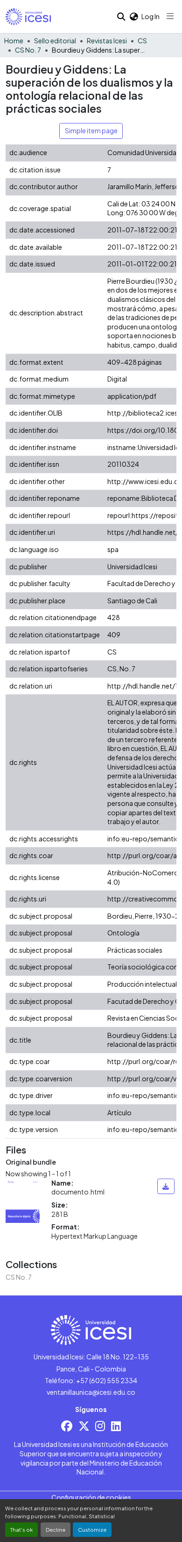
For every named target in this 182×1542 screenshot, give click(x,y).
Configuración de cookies (91, 1497)
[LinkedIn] (116, 1426)
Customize (92, 1529)
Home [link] (13, 40)
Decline (55, 1529)
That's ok (21, 1529)
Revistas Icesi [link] (107, 40)
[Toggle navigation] (170, 16)
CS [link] (142, 40)
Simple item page (91, 130)
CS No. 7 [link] (28, 50)
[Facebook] (66, 1426)
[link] (166, 1186)
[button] (28, 16)
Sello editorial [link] (55, 40)
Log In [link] (150, 16)
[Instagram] (100, 1426)
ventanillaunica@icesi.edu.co (91, 1392)
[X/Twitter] (84, 1426)
